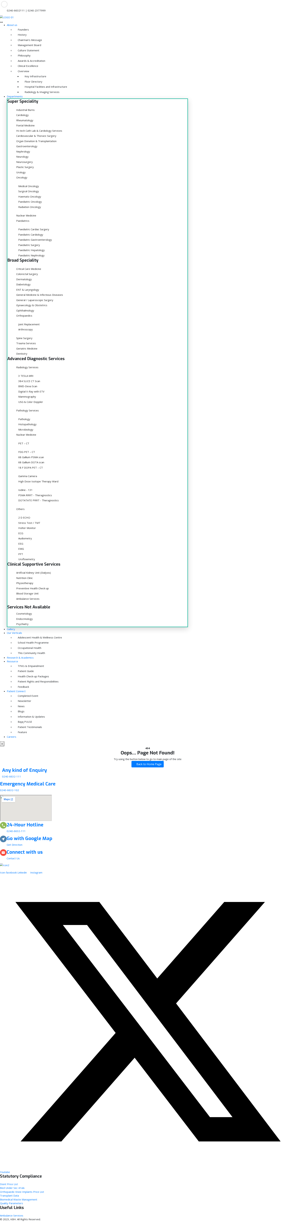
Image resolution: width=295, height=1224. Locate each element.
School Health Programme (33, 642)
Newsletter (24, 701)
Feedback (23, 686)
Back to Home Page (148, 764)
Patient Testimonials (30, 727)
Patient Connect (16, 691)
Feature (22, 732)
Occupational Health (29, 648)
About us (12, 25)
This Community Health (31, 653)
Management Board (29, 45)
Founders (23, 29)
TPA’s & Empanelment (31, 666)
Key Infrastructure (35, 76)
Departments (15, 96)
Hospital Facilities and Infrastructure (46, 86)
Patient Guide (26, 671)
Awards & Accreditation (31, 60)
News (21, 706)
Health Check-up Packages (33, 676)
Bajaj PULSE (25, 721)
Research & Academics (20, 657)
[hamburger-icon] (1, 22)
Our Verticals (14, 633)
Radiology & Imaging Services (42, 92)
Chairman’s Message (30, 40)
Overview (23, 71)
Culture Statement (28, 50)
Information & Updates (31, 716)
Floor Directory (33, 81)
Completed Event (28, 695)
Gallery (11, 629)
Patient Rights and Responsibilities (38, 681)
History (22, 34)
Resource (12, 661)
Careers (11, 736)
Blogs (21, 711)
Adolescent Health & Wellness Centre (40, 637)
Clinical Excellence (28, 66)
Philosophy (24, 55)
